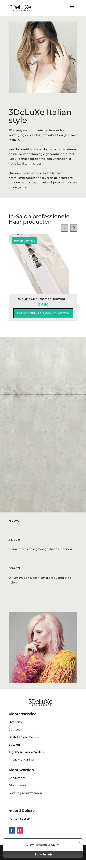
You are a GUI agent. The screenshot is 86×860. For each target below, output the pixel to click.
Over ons (15, 722)
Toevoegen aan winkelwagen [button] (43, 313)
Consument (17, 778)
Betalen (14, 744)
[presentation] (64, 228)
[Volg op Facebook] (12, 830)
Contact (14, 729)
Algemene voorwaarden (26, 752)
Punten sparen (19, 818)
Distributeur (17, 785)
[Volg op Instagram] (20, 830)
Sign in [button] (41, 854)
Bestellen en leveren (24, 737)
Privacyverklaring (21, 759)
